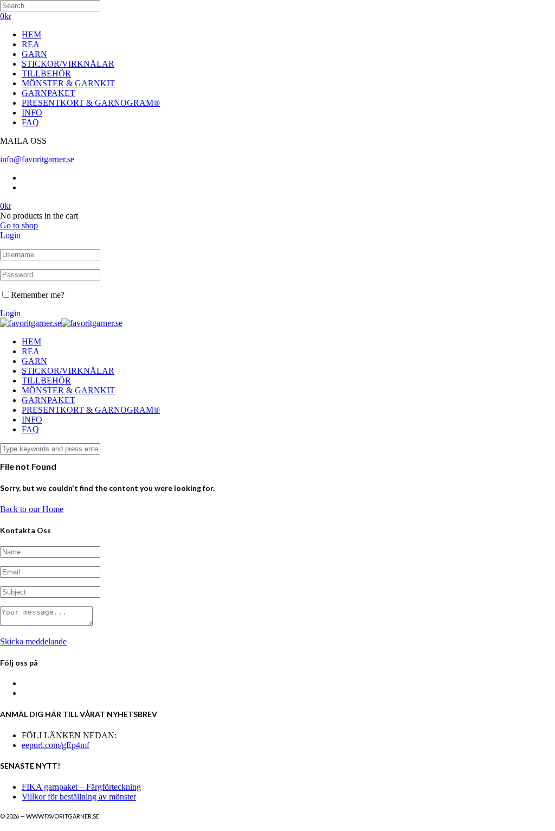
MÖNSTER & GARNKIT (68, 83)
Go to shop (19, 225)
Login (10, 235)
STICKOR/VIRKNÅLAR (68, 63)
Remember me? (37, 294)
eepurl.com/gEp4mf (55, 745)
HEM (31, 34)
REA (31, 44)
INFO (32, 112)
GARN (34, 54)
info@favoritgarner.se (37, 159)
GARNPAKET (48, 93)
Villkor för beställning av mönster (79, 796)
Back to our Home (31, 509)
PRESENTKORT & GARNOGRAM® (91, 102)
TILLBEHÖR (46, 73)
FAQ (30, 122)
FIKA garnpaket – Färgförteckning (81, 786)
